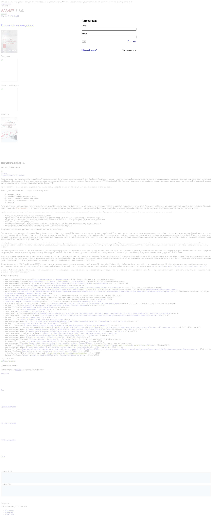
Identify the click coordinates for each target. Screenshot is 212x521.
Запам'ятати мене (129, 50)
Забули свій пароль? (89, 50)
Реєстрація (132, 41)
